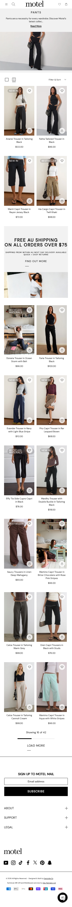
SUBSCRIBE (36, 791)
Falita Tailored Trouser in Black (51, 140)
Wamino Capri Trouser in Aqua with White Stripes (51, 717)
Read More (36, 26)
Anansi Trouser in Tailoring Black (19, 140)
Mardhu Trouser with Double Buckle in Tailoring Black (52, 501)
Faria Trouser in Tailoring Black (51, 360)
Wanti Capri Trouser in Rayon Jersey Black (19, 211)
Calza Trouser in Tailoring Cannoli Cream (19, 717)
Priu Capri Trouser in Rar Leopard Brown (52, 430)
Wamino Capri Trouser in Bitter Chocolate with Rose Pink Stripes (52, 575)
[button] (29, 91)
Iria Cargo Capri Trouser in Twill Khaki (51, 211)
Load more (36, 746)
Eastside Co (48, 878)
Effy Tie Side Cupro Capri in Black (19, 500)
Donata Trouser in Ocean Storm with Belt (19, 360)
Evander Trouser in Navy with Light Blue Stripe (19, 430)
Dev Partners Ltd (49, 883)
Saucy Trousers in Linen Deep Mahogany (19, 573)
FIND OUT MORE (36, 261)
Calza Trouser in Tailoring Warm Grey (19, 647)
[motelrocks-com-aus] (34, 4)
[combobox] (13, 4)
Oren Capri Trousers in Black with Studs (51, 647)
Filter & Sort (55, 79)
